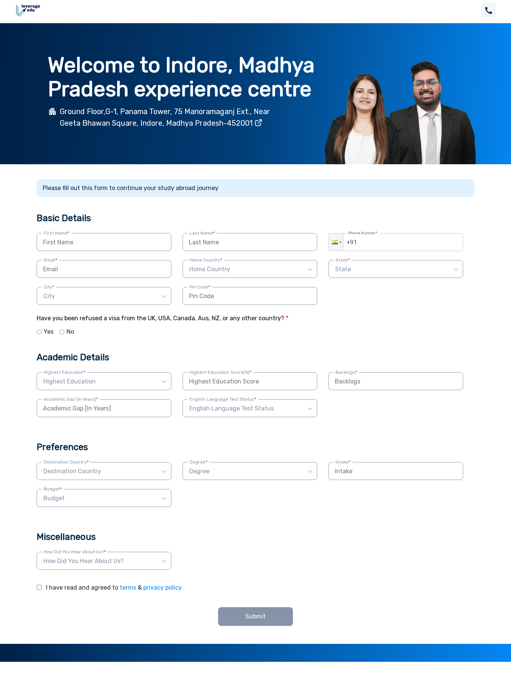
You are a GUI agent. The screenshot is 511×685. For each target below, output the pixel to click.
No (70, 331)
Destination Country (66, 462)
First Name (56, 233)
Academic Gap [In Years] (71, 399)
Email (50, 260)
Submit (255, 616)
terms (128, 587)
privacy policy (162, 587)
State (342, 260)
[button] (336, 242)
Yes (48, 331)
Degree (198, 462)
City (49, 287)
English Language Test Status (223, 399)
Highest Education (64, 372)
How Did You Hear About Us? (75, 551)
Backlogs (346, 372)
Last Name (202, 233)
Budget (53, 489)
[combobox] (190, 269)
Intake (343, 462)
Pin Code (200, 287)
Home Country (206, 260)
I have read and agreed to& (114, 587)
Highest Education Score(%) (220, 372)
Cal (452, 470)
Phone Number (362, 233)
